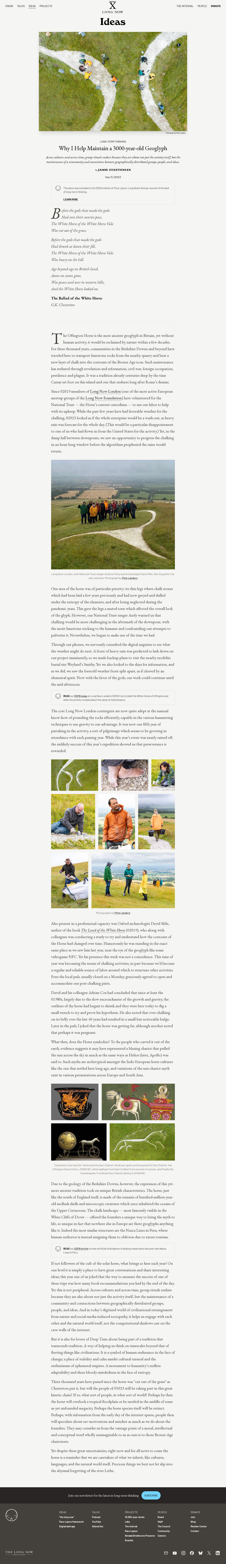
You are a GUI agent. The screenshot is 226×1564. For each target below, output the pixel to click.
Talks (21, 5)
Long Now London (105, 391)
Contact (195, 1531)
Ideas (32, 5)
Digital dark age (67, 1526)
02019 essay (80, 695)
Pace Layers (131, 1531)
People (202, 5)
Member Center (199, 1526)
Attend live (97, 1526)
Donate (216, 5)
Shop (193, 1521)
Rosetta (129, 1540)
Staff (160, 1521)
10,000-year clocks (134, 1517)
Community (164, 1531)
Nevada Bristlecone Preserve (140, 1535)
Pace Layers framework (71, 1521)
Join (193, 1517)
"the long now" (66, 1517)
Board (161, 1517)
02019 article (81, 1248)
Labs (127, 1521)
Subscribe (151, 1495)
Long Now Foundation (104, 397)
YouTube (96, 1521)
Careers (162, 1535)
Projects (46, 5)
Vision (9, 5)
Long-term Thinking (113, 141)
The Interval (185, 5)
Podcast (96, 1517)
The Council (164, 1526)
